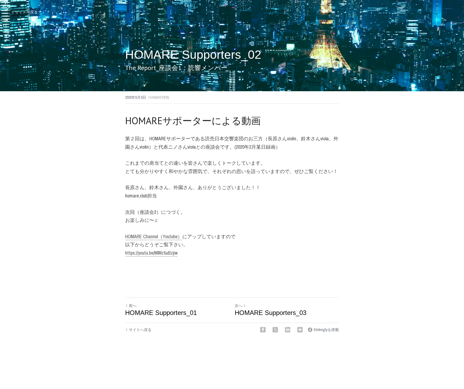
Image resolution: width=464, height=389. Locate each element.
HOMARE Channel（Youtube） (153, 236)
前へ (132, 305)
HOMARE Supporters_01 (161, 312)
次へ (238, 305)
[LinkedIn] (287, 329)
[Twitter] (275, 329)
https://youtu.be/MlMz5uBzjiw (151, 252)
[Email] (300, 329)
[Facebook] (263, 329)
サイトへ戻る (26, 12)
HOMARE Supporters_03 (270, 312)
